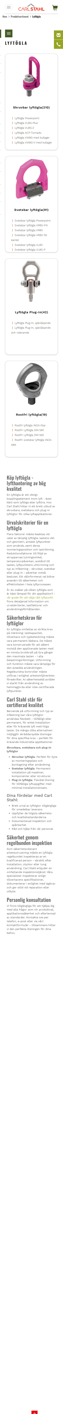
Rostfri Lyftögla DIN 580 (29, 430)
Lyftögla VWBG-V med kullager (33, 142)
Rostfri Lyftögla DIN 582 (29, 435)
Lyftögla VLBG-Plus (26, 123)
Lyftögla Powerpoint (27, 118)
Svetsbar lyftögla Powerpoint (33, 220)
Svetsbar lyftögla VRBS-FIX (31, 225)
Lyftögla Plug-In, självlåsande (33, 323)
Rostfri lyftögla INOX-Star (30, 425)
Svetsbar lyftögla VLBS (29, 245)
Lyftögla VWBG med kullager (32, 137)
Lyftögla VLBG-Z (24, 127)
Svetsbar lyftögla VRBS (29, 230)
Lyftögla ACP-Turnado (28, 132)
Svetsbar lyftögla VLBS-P (30, 249)
